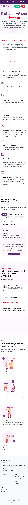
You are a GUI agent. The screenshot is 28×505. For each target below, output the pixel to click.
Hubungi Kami (4, 483)
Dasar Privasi (4, 489)
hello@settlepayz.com (6, 468)
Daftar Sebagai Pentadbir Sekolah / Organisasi (20, 477)
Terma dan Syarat (5, 491)
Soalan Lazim (4, 478)
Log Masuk (17, 6)
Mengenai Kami (4, 476)
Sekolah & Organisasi (5, 480)
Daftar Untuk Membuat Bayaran (20, 481)
